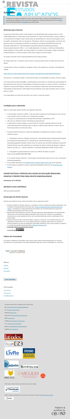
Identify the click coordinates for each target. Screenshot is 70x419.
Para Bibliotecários (9, 296)
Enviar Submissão (10, 279)
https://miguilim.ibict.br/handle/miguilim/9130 (17, 326)
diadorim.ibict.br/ (13, 312)
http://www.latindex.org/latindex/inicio (17, 320)
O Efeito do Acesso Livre (38, 225)
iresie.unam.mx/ (11, 318)
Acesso (60, 20)
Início (5, 7)
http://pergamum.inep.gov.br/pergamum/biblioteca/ (17, 307)
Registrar (25, 22)
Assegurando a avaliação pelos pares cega (38, 162)
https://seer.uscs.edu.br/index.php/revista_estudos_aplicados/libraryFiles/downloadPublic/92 (32, 73)
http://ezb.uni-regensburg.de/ (13, 309)
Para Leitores (7, 290)
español (6, 268)
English (6, 265)
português (7, 271)
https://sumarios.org (14, 329)
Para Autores (7, 293)
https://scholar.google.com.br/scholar (19, 315)
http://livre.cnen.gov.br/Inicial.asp (14, 323)
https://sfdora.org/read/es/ (47, 395)
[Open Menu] (3, 2)
